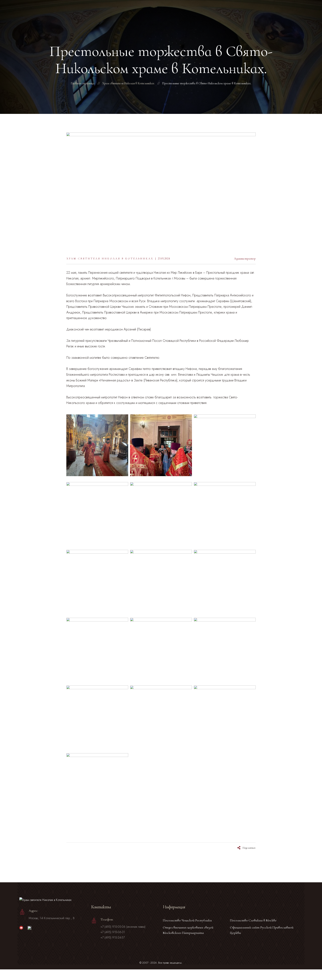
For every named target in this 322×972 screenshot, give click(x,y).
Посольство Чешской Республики (187, 920)
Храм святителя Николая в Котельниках (110, 258)
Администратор (245, 258)
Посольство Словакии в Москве (253, 920)
